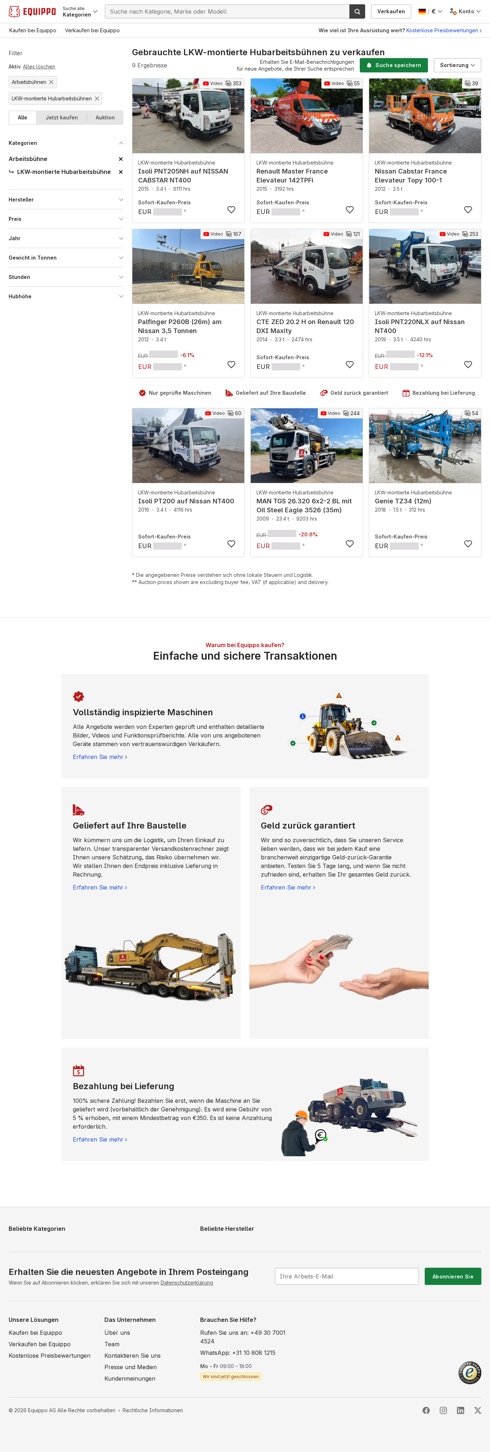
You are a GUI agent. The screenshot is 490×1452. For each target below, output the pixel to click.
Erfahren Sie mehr (98, 756)
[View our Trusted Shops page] (469, 1372)
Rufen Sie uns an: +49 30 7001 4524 (243, 1337)
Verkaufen (391, 11)
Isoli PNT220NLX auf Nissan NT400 (420, 326)
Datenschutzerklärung (187, 1283)
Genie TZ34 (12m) (403, 501)
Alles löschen (39, 66)
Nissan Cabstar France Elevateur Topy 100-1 (411, 175)
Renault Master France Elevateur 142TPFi (292, 175)
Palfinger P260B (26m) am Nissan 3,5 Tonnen (180, 326)
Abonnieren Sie (453, 1276)
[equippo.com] (32, 11)
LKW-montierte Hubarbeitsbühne (176, 163)
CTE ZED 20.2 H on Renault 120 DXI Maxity (305, 326)
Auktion (105, 117)
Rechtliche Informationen (153, 1410)
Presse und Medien (130, 1367)
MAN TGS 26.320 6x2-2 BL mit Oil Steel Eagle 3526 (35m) (304, 505)
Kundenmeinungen (129, 1378)
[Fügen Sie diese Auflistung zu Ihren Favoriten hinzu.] (231, 210)
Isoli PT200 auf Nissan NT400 (186, 501)
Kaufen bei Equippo (35, 1332)
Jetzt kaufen (62, 117)
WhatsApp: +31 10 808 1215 (237, 1352)
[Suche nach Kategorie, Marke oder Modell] (357, 11)
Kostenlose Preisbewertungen (442, 30)
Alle (22, 117)
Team (111, 1344)
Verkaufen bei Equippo (40, 1344)
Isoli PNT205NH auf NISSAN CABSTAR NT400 (183, 175)
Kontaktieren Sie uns (132, 1355)
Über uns (117, 1332)
